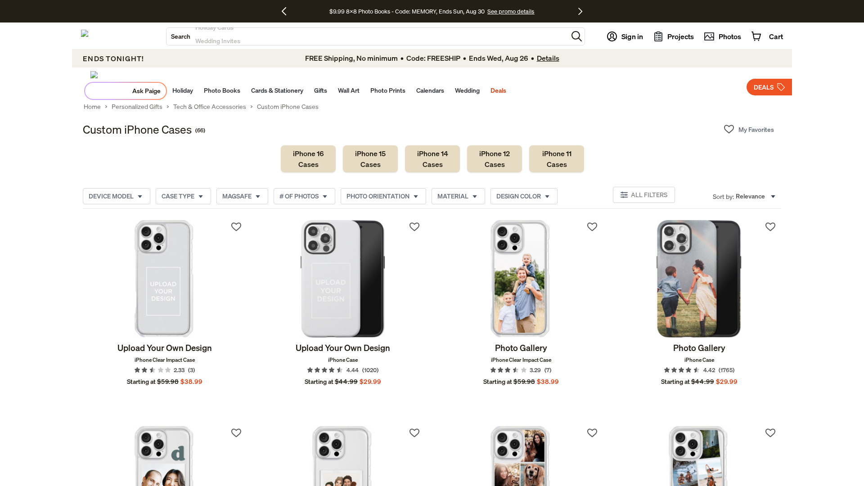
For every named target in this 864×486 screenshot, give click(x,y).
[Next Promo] (580, 11)
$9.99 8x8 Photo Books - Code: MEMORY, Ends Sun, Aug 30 (407, 11)
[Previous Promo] (287, 11)
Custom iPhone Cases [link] (288, 107)
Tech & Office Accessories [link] (209, 107)
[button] (577, 36)
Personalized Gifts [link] (137, 107)
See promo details (510, 11)
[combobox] (367, 36)
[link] (308, 158)
